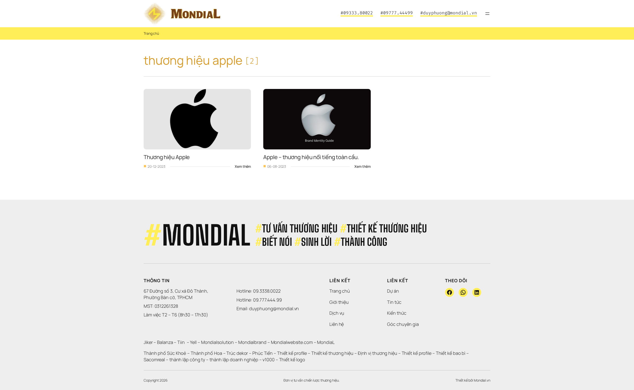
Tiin (181, 342)
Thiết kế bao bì (451, 353)
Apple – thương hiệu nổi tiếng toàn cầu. (311, 157)
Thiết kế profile (292, 353)
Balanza (165, 342)
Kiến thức (396, 313)
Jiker (149, 342)
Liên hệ (336, 324)
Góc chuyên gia (403, 324)
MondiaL (325, 342)
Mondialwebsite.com (292, 342)
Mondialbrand (252, 342)
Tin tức (394, 302)
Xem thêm (243, 166)
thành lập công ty (187, 359)
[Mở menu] (487, 14)
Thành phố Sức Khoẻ (165, 353)
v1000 (269, 359)
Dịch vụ (336, 313)
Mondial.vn (482, 380)
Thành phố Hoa (207, 353)
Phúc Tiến (263, 353)
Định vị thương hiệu (378, 353)
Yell (193, 342)
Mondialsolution (217, 342)
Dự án (393, 291)
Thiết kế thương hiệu (332, 353)
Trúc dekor (237, 353)
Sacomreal (154, 359)
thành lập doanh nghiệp (234, 359)
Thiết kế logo (292, 359)
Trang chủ (151, 33)
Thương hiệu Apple (167, 157)
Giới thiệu (339, 302)
